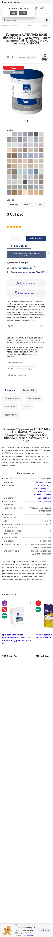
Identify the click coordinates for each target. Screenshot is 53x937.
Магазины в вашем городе (22, 369)
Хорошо (45, 930)
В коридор (43, 491)
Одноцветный (44, 498)
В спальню (43, 485)
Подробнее (28, 935)
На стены (46, 494)
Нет (23, 13)
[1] (8, 226)
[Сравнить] (12, 57)
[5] (20, 226)
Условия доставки (18, 375)
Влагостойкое (44, 501)
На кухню (45, 488)
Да (13, 13)
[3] (14, 226)
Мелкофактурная (43, 482)
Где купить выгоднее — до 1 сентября (26, 255)
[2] (11, 226)
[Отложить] (7, 57)
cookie (18, 927)
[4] (17, 226)
